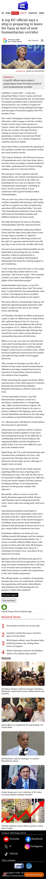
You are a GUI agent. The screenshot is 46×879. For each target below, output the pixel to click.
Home (8, 13)
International (9, 600)
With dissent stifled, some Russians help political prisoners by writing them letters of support (25, 643)
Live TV (23, 13)
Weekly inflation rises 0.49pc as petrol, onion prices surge (22, 826)
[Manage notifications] (5, 874)
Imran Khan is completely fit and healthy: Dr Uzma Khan (22, 726)
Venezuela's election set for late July (23, 625)
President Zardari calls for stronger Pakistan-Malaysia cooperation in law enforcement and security (22, 691)
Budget (15, 13)
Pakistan (33, 13)
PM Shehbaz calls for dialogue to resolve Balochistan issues (20, 759)
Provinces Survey (34, 874)
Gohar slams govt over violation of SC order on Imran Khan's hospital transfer (21, 793)
